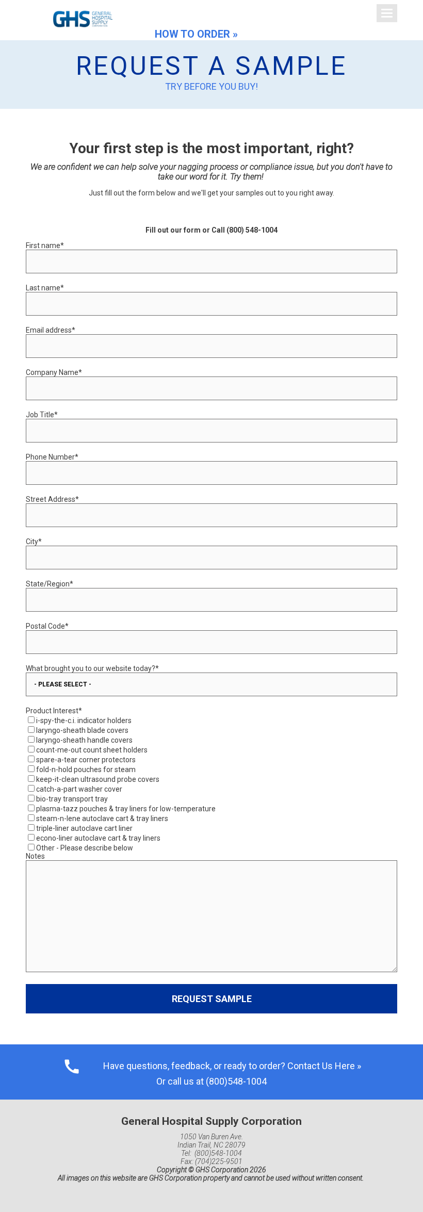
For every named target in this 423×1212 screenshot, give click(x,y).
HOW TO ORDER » (196, 34)
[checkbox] (211, 783)
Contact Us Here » (324, 1065)
